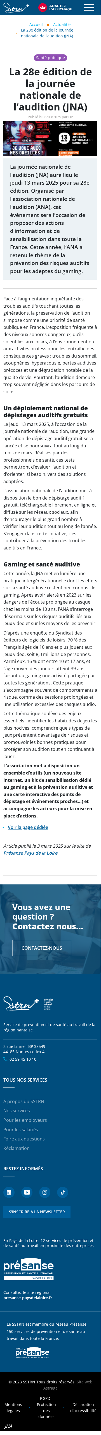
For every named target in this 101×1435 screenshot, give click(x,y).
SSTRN (28, 1004)
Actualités (62, 24)
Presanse (32, 1352)
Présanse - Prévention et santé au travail (28, 1269)
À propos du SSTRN (23, 1101)
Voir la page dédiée (28, 827)
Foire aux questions (24, 1139)
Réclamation (16, 1148)
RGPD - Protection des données (46, 1407)
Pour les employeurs (25, 1120)
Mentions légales (13, 1407)
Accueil (36, 24)
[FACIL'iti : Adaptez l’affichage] (55, 7)
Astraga (50, 1388)
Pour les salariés (20, 1130)
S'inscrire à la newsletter (37, 1211)
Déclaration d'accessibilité (83, 1407)
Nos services (16, 1111)
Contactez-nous (42, 948)
